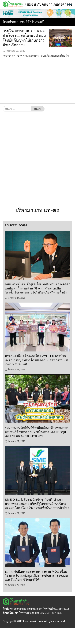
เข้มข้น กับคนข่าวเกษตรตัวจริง (48, 4)
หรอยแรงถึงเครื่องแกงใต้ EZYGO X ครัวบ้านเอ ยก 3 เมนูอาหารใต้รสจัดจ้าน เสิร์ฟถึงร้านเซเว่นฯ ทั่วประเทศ (36, 360)
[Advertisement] (37, 161)
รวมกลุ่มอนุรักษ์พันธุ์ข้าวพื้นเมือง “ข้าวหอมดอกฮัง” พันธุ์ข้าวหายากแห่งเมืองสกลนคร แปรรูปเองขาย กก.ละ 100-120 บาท (36, 432)
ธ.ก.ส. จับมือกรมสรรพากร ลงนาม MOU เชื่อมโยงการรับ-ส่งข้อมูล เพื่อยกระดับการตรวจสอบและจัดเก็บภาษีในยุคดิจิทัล (36, 576)
